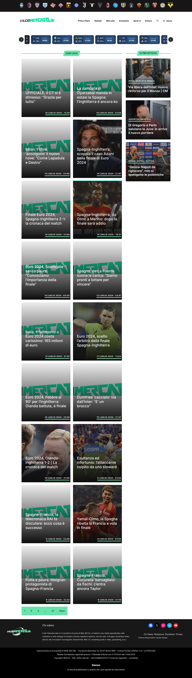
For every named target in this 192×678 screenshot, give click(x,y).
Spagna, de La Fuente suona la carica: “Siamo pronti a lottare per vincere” (97, 277)
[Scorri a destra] (170, 39)
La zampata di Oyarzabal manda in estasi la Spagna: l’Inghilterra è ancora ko (97, 95)
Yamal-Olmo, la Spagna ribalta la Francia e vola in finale (97, 523)
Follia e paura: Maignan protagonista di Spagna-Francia (45, 584)
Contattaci (133, 658)
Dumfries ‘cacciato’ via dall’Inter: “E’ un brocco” (96, 401)
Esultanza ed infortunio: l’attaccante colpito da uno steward (97, 462)
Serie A (137, 20)
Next (62, 610)
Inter (131, 81)
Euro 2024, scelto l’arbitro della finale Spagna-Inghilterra (93, 340)
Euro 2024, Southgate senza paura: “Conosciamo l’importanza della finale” (44, 275)
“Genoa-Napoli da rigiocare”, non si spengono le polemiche (146, 170)
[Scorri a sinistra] (21, 39)
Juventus (133, 119)
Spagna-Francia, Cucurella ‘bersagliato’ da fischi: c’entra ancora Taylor (96, 582)
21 (52, 610)
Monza (151, 81)
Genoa (132, 161)
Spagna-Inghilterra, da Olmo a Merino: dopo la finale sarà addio (97, 219)
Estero (148, 20)
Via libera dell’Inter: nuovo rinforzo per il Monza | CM (148, 89)
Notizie (98, 20)
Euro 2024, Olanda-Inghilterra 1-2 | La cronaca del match (42, 462)
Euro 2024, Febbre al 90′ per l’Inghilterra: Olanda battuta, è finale (45, 401)
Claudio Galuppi (161, 638)
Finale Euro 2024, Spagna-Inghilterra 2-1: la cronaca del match (45, 219)
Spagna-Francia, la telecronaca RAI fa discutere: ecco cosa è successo (45, 521)
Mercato (110, 20)
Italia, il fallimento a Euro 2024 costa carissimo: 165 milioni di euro (44, 338)
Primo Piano (84, 20)
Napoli (141, 161)
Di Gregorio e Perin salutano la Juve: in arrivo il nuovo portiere (147, 129)
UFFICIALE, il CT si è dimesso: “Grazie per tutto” (43, 97)
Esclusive (124, 20)
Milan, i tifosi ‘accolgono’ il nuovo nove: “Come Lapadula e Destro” (45, 156)
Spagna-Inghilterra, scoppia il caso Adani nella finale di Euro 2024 (95, 156)
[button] (157, 21)
